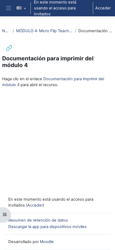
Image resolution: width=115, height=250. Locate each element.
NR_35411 (6, 30)
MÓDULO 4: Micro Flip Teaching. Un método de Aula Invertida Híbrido (44, 30)
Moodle (47, 241)
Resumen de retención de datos (38, 220)
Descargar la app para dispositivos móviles (47, 226)
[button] (21, 8)
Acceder (103, 8)
